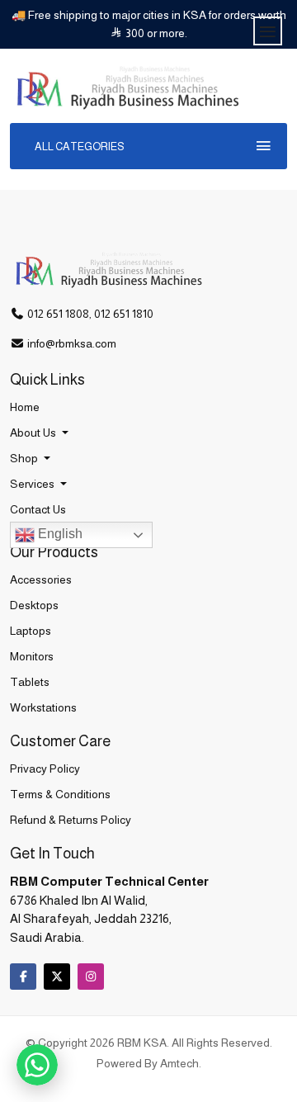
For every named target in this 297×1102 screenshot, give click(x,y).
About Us (34, 432)
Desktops (34, 605)
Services (33, 483)
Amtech (179, 1063)
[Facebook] (23, 976)
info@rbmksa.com (71, 343)
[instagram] (91, 976)
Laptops (30, 630)
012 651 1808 (58, 313)
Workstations (43, 707)
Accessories (41, 579)
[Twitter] (57, 976)
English (58, 534)
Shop (25, 458)
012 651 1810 (123, 313)
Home (25, 407)
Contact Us (38, 509)
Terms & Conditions (60, 794)
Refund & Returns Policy (70, 819)
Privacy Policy (45, 768)
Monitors (32, 656)
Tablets (30, 681)
